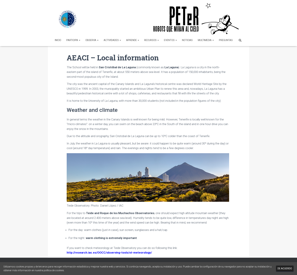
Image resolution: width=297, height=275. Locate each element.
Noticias (187, 40)
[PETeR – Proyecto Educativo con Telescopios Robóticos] (148, 19)
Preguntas (226, 40)
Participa (72, 40)
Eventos (169, 40)
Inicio (58, 40)
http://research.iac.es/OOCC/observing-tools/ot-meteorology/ (109, 252)
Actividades (111, 40)
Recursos (150, 40)
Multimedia (205, 40)
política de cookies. (54, 270)
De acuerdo (285, 268)
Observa (91, 40)
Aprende (131, 40)
